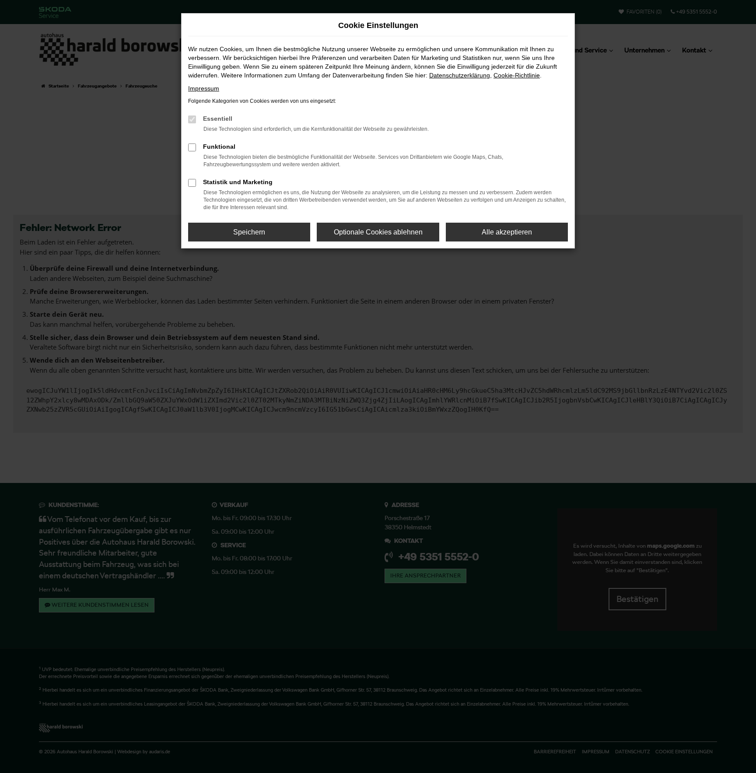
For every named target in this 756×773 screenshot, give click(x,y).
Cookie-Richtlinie (517, 75)
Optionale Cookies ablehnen (378, 232)
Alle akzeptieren (507, 232)
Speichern (249, 232)
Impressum (203, 88)
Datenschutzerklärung (459, 75)
